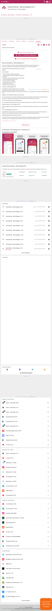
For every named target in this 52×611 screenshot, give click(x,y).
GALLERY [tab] (18, 41)
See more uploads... (26, 252)
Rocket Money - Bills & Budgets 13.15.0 (14, 225)
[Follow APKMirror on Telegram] (32, 370)
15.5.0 (15, 132)
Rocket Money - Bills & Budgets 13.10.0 (14, 244)
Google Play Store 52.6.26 (11, 440)
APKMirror (6, 1)
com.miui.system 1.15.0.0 (11, 486)
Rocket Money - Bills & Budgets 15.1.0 (14, 216)
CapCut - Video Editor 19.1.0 (12, 407)
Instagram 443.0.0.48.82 (11, 513)
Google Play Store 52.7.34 (11, 421)
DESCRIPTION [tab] (11, 41)
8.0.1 (5, 174)
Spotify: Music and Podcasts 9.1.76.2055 (15, 518)
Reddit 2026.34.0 (9, 527)
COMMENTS (38, 41)
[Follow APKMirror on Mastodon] (20, 370)
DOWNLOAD (24, 41)
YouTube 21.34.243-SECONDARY (13, 536)
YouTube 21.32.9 (9, 532)
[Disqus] (26, 311)
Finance (4, 44)
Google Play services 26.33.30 (12, 545)
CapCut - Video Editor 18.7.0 (12, 426)
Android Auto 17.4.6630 (11, 481)
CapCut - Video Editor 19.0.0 (12, 412)
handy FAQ (27, 169)
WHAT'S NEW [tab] (4, 41)
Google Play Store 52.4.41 (11, 416)
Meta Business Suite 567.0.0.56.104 (13, 554)
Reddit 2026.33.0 (9, 490)
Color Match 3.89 (9, 577)
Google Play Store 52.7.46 (11, 541)
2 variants (9, 249)
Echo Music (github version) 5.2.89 (13, 430)
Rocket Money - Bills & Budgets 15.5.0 (14, 207)
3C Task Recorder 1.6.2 (11, 591)
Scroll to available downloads (27, 55)
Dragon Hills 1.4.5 (9, 587)
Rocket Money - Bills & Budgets (17, 9)
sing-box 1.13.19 (9, 573)
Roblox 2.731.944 (9, 435)
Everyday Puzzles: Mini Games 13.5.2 (14, 582)
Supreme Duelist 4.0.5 (10, 522)
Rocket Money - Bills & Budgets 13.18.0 (14, 230)
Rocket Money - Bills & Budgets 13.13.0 (14, 239)
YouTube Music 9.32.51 (11, 495)
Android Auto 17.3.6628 (11, 462)
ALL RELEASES (31, 41)
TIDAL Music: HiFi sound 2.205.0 (13, 568)
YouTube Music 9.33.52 (11, 476)
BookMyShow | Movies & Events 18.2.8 (14, 559)
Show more (25, 125)
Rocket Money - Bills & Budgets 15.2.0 (14, 211)
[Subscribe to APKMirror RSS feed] (45, 370)
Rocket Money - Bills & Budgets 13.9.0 (14, 248)
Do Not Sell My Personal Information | (29, 608)
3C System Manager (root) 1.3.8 (13, 596)
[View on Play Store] (44, 45)
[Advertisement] (26, 28)
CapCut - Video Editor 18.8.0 (12, 402)
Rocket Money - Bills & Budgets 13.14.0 (14, 235)
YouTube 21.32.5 (9, 444)
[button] (38, 45)
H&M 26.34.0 (8, 563)
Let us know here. (29, 607)
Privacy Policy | (18, 608)
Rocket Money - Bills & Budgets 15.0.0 (14, 221)
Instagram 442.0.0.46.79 (11, 467)
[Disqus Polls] (26, 276)
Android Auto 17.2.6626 (11, 472)
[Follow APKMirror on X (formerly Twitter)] (7, 370)
